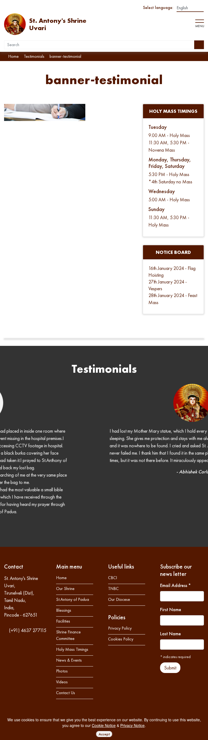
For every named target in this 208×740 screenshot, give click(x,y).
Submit (170, 616)
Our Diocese (119, 548)
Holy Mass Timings (72, 598)
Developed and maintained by (178, 673)
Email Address (175, 534)
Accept (104, 734)
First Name (170, 558)
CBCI (112, 526)
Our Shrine (65, 537)
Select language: (158, 7)
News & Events (69, 609)
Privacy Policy (120, 577)
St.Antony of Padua (72, 548)
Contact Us (65, 641)
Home (61, 526)
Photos (62, 620)
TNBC (113, 537)
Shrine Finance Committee (68, 584)
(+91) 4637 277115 (27, 579)
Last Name (170, 582)
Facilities (63, 570)
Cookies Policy (120, 588)
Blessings (63, 559)
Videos (62, 630)
